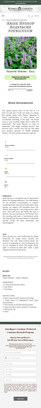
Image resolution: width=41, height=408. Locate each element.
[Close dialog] (39, 326)
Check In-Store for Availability (20, 78)
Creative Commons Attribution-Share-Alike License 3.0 (20, 258)
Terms (5, 391)
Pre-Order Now (20, 3)
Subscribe (20, 399)
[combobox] (7, 358)
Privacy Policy (32, 390)
